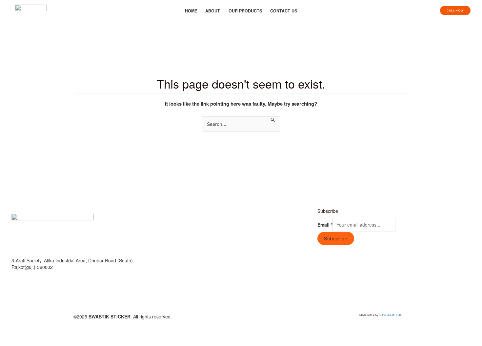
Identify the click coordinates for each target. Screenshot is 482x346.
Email (324, 224)
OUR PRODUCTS (245, 11)
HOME (191, 11)
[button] (455, 10)
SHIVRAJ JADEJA (390, 315)
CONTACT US (283, 11)
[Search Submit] (273, 119)
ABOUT (212, 11)
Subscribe (336, 238)
